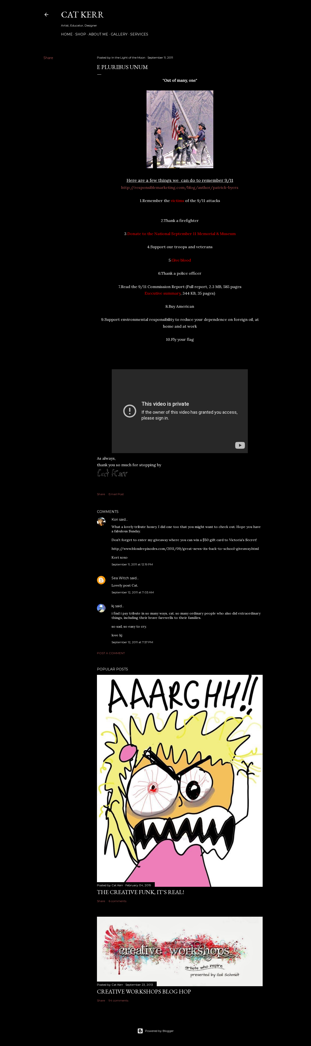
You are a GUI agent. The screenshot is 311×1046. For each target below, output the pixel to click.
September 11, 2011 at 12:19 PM (132, 564)
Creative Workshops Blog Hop (144, 991)
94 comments (118, 1000)
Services (139, 34)
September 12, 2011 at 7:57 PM (132, 642)
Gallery (119, 34)
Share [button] (48, 58)
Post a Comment (111, 653)
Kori (115, 519)
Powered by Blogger (159, 1031)
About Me (98, 34)
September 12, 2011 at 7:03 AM (133, 592)
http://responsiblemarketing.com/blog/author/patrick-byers (179, 187)
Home (67, 34)
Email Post (116, 494)
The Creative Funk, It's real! (140, 892)
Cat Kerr (82, 14)
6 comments (117, 901)
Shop (80, 34)
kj (113, 606)
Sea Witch (120, 578)
